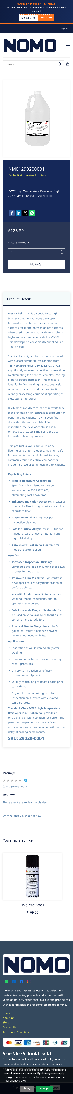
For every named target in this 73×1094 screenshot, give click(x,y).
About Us (8, 1018)
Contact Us (9, 1027)
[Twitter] (25, 213)
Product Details (19, 299)
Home (6, 1013)
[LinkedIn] (18, 213)
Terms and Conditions (16, 1032)
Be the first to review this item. (27, 175)
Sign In (64, 28)
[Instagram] (29, 981)
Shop (6, 1022)
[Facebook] (12, 213)
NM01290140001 (32, 905)
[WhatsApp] (32, 213)
